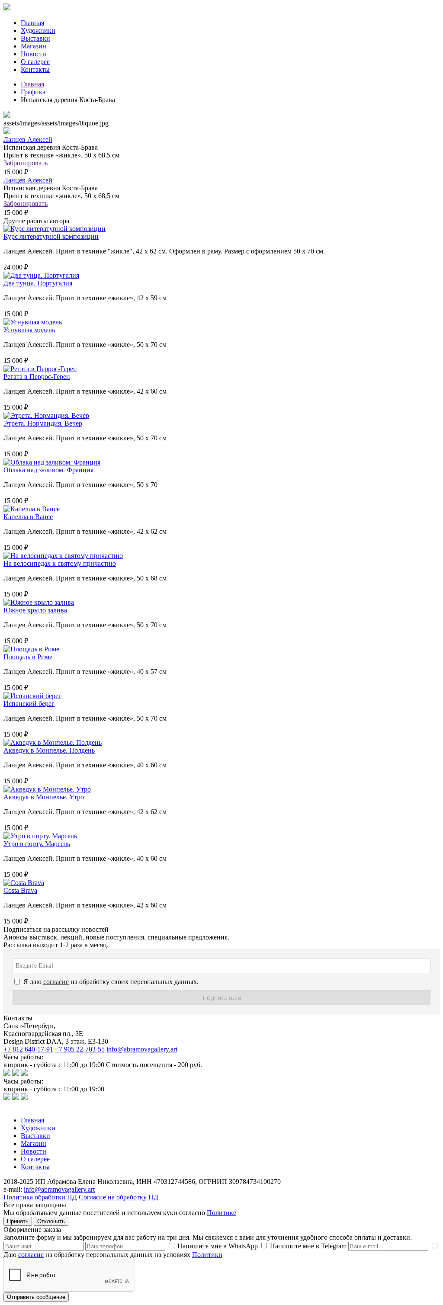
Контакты (35, 69)
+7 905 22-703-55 (80, 1049)
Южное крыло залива (35, 610)
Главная (32, 22)
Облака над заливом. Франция (48, 470)
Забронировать (25, 163)
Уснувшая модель (29, 329)
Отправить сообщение (36, 1297)
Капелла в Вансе (28, 516)
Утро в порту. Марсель (36, 843)
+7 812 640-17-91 (28, 1049)
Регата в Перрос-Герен (36, 376)
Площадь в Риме (27, 657)
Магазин (33, 46)
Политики (207, 1254)
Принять (18, 1221)
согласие (31, 1254)
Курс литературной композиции (51, 236)
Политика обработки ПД (40, 1197)
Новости (33, 54)
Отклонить (51, 1221)
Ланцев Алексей (27, 139)
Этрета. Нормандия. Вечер (42, 423)
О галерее (35, 61)
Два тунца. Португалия (37, 283)
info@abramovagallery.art (141, 1049)
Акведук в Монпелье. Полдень (49, 750)
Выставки (35, 38)
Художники (38, 30)
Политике (221, 1212)
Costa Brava (20, 890)
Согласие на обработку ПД (118, 1197)
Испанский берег (29, 703)
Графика (33, 92)
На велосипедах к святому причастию (59, 563)
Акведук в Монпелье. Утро (43, 797)
